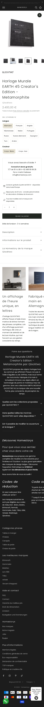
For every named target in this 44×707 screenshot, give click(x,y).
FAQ (4, 595)
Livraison (5, 611)
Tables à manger (9, 533)
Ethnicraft (6, 560)
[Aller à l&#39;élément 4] (28, 61)
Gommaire (6, 564)
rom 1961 (5, 572)
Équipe (5, 638)
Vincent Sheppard (9, 583)
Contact (5, 599)
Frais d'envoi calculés (21, 111)
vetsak (5, 579)
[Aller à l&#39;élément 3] (20, 61)
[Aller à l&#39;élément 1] (5, 61)
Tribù (4, 576)
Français (30, 682)
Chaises (5, 537)
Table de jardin (8, 544)
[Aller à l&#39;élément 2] (13, 61)
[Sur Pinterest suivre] (16, 675)
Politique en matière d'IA (12, 669)
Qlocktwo (7, 102)
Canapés (6, 541)
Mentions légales (9, 650)
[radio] (7, 126)
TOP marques (8, 665)
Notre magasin (8, 630)
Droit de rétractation (10, 607)
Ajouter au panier (22, 216)
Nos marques (7, 626)
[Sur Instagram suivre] (9, 675)
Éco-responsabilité (10, 657)
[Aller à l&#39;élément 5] (35, 61)
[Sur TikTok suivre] (22, 675)
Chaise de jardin (8, 548)
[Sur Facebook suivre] (3, 675)
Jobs (4, 634)
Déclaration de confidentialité (14, 661)
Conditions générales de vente (15, 653)
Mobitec (5, 568)
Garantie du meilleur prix (12, 603)
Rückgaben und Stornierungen (14, 615)
